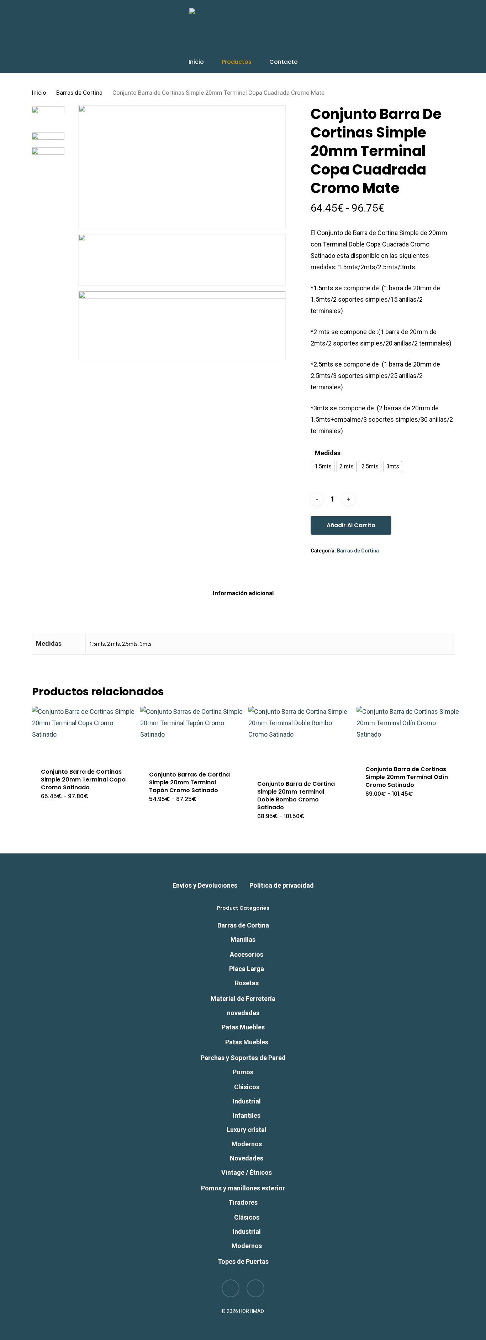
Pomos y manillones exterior (243, 1188)
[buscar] (413, 29)
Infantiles (246, 1115)
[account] (432, 29)
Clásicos (246, 1087)
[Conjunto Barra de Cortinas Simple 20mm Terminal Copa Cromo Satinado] (83, 732)
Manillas (243, 939)
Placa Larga (246, 968)
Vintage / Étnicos (246, 1172)
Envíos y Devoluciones (205, 885)
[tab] (243, 593)
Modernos (247, 1144)
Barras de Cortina (79, 92)
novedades (243, 1013)
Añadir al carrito (351, 525)
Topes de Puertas (243, 1261)
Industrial (247, 1101)
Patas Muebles (243, 1027)
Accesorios (246, 954)
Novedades (246, 1158)
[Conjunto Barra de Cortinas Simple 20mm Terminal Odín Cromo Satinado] (407, 731)
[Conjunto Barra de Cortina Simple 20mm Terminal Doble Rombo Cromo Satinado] (299, 738)
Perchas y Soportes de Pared (243, 1057)
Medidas (327, 453)
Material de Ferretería (243, 998)
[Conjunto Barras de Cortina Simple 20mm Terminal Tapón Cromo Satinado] (191, 734)
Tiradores (243, 1202)
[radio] (323, 466)
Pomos (243, 1072)
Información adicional (243, 593)
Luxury (246, 1129)
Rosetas (247, 983)
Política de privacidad (281, 885)
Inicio (39, 92)
